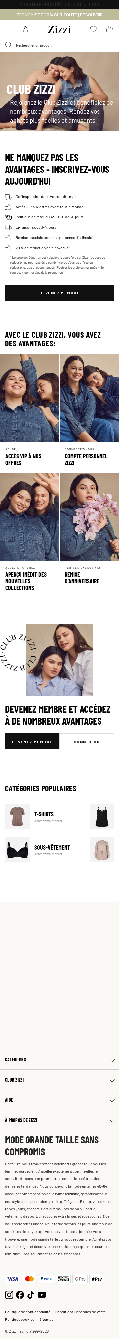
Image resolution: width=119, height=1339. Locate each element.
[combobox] (59, 45)
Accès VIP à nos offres (23, 459)
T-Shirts (43, 816)
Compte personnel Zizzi (86, 459)
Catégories (15, 1059)
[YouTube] (42, 1294)
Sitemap (46, 1319)
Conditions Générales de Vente (80, 1311)
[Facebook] (20, 1294)
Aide (9, 1100)
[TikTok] (31, 1294)
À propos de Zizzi (21, 1120)
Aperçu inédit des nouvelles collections (26, 581)
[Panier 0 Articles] (109, 29)
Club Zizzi (14, 1080)
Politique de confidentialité (27, 1311)
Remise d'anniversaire (82, 578)
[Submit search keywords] (8, 45)
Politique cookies (19, 1319)
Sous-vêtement (43, 849)
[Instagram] (9, 1294)
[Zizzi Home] (59, 28)
